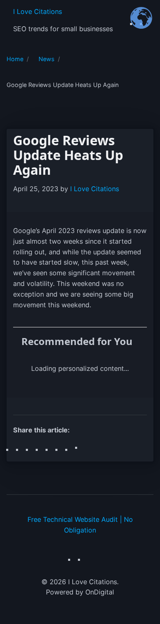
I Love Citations (37, 11)
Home (15, 58)
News (47, 58)
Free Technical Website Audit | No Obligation (80, 524)
